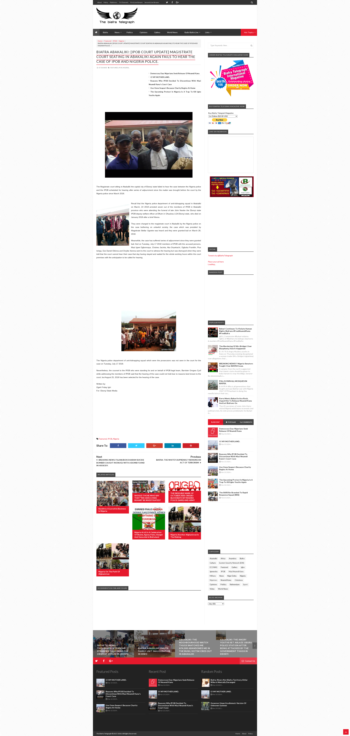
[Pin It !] (191, 445)
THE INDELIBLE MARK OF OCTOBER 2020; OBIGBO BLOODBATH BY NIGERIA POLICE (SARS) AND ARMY (182, 496)
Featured (107, 41)
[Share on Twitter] (136, 445)
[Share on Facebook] (118, 445)
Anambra (232, 558)
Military (213, 576)
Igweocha (213, 571)
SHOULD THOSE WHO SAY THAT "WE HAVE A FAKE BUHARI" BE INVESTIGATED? (147, 497)
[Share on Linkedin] (172, 445)
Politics (129, 32)
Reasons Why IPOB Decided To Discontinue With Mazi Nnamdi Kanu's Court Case (233, 456)
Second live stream (152, 2)
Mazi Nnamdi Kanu (236, 571)
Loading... (212, 264)
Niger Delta (231, 576)
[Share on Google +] (154, 445)
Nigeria (121, 41)
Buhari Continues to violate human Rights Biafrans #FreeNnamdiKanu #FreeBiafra (235, 331)
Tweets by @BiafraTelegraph (220, 255)
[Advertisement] (204, 14)
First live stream (136, 2)
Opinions (143, 32)
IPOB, (121, 68)
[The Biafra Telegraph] (122, 17)
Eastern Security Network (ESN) (231, 563)
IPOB (115, 41)
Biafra (242, 558)
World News (172, 32)
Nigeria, (126, 68)
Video (212, 589)
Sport (245, 584)
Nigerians (213, 580)
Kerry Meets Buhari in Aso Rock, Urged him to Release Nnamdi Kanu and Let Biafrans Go (235, 400)
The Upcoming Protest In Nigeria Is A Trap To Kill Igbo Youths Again (236, 481)
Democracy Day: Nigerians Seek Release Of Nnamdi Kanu (174, 73)
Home (100, 41)
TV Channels (123, 2)
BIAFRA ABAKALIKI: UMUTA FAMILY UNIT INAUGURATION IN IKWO (113, 651)
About (99, 2)
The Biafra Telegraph (104, 734)
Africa (223, 558)
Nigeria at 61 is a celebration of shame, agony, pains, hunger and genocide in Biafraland (148, 534)
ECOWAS (213, 567)
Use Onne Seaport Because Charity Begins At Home (172, 88)
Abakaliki (213, 558)
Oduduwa (239, 580)
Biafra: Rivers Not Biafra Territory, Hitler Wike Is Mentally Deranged (229, 681)
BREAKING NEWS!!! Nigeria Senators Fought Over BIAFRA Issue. (236, 364)
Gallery (157, 32)
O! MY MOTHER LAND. (160, 77)
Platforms (113, 2)
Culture (213, 563)
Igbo (243, 567)
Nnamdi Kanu (226, 580)
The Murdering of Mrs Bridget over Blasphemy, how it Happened (235, 347)
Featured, (114, 68)
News (221, 576)
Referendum (235, 584)
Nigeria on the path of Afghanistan (109, 572)
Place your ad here (216, 262)
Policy (106, 2)
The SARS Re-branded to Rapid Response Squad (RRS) (233, 493)
